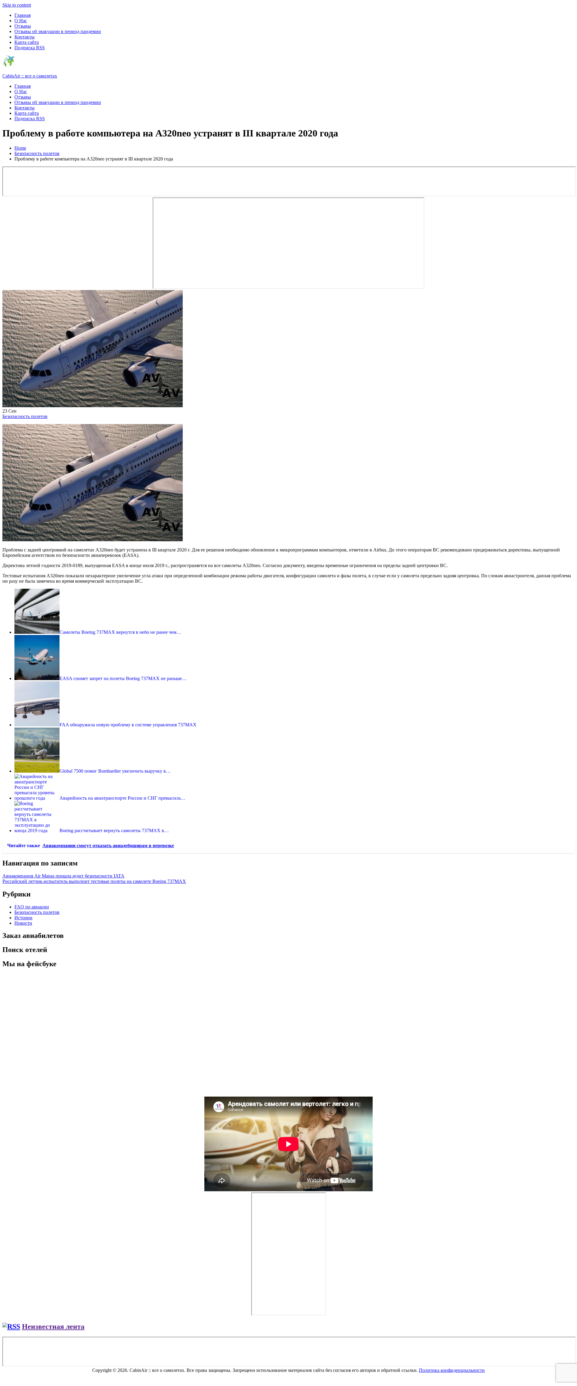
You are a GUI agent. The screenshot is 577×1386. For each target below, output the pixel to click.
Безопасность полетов (24, 416)
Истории (23, 917)
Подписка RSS (29, 47)
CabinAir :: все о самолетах (29, 75)
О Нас (20, 20)
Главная (22, 15)
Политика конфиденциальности (452, 1370)
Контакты (24, 36)
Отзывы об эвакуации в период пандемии (57, 31)
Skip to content (16, 5)
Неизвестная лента (53, 1326)
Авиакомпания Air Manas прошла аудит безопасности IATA (63, 875)
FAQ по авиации (31, 906)
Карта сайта (26, 42)
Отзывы (22, 26)
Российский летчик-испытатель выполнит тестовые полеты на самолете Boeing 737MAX (94, 881)
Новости (23, 923)
